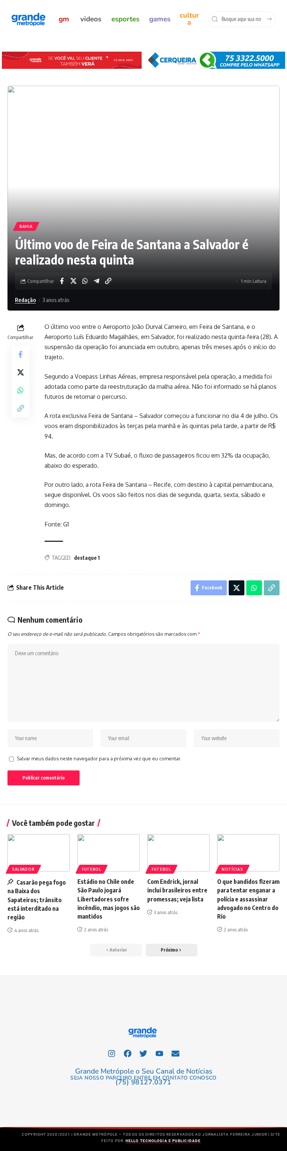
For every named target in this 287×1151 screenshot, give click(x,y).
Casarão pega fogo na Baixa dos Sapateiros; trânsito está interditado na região (36, 900)
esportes (125, 19)
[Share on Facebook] (61, 281)
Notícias (232, 869)
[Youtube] (159, 1053)
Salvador (23, 869)
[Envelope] (176, 1053)
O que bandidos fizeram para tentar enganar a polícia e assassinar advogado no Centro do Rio (248, 899)
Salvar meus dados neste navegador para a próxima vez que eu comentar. (99, 758)
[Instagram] (112, 1053)
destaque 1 (87, 558)
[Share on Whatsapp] (85, 281)
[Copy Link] (108, 281)
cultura (189, 18)
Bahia (26, 226)
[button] (171, 950)
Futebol (91, 869)
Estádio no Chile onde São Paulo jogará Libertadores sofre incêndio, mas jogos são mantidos (108, 899)
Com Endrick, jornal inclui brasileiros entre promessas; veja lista (177, 890)
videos (90, 19)
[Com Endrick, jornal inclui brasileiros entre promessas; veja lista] (178, 852)
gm (64, 19)
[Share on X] (73, 281)
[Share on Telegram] (96, 281)
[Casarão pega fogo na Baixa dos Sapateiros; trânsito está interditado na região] (38, 852)
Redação (25, 299)
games (159, 19)
